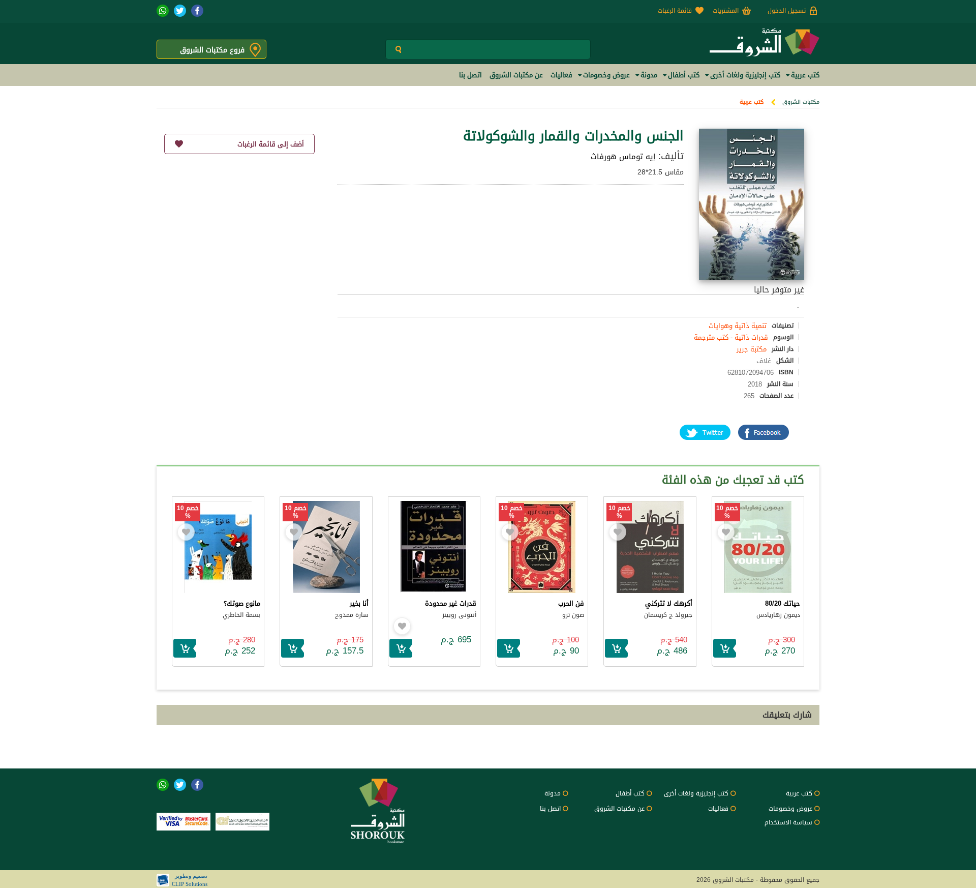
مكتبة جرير (752, 349)
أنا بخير (359, 603)
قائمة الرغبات (675, 10)
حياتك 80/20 (782, 603)
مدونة (552, 793)
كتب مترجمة (711, 337)
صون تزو (573, 614)
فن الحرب (571, 603)
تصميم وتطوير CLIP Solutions (189, 880)
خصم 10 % (727, 512)
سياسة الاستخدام (788, 822)
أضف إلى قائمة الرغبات (270, 144)
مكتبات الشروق (800, 102)
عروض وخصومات (790, 808)
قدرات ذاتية (751, 337)
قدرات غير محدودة (450, 603)
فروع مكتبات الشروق (212, 50)
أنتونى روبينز (459, 614)
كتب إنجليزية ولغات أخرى (696, 793)
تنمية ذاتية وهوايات (738, 325)
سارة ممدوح (352, 614)
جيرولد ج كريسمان (668, 614)
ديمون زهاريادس (778, 614)
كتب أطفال (630, 793)
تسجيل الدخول (787, 10)
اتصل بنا (550, 808)
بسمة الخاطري (241, 614)
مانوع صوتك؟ (242, 603)
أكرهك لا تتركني (668, 603)
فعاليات (718, 808)
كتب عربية (752, 102)
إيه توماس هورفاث (623, 157)
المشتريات (726, 10)
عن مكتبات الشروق (619, 808)
